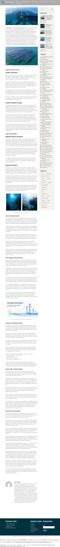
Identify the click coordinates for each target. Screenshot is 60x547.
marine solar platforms (30, 27)
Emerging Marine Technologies (47, 90)
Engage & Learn (53, 1)
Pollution (42, 196)
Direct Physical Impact (46, 82)
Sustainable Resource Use (46, 164)
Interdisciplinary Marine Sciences (46, 101)
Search (52, 9)
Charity (42, 173)
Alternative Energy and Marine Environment (47, 57)
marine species (44, 189)
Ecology (48, 178)
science (48, 200)
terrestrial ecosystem (45, 202)
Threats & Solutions (35, 1)
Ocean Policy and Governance (47, 148)
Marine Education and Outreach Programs (46, 131)
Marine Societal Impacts (46, 145)
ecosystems (43, 180)
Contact (32, 531)
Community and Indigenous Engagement (46, 75)
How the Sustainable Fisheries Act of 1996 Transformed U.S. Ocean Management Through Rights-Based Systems (46, 18)
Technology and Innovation (47, 165)
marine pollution (44, 187)
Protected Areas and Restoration (45, 153)
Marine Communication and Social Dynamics (47, 108)
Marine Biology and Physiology (47, 106)
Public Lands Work (44, 198)
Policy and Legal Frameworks (47, 149)
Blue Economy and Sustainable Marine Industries (47, 62)
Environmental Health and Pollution (46, 92)
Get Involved (33, 527)
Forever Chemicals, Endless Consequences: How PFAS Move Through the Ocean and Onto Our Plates (46, 47)
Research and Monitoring (46, 155)
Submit (45, 530)
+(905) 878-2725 (9, 526)
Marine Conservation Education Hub (45, 111)
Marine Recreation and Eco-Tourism (47, 137)
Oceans (42, 191)
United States (43, 204)
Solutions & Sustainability (44, 1)
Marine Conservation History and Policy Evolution (47, 114)
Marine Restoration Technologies (45, 143)
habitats (49, 182)
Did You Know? (18, 3)
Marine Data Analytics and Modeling (46, 125)
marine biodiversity (44, 184)
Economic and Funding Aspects (46, 85)
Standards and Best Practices (47, 162)
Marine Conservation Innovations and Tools (46, 117)
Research (43, 200)
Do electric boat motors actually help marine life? (48, 25)
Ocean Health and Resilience (47, 146)
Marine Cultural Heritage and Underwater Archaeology (47, 123)
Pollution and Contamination (47, 151)
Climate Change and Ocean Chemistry (46, 69)
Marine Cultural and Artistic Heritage (47, 120)
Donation (42, 178)
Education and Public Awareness (45, 88)
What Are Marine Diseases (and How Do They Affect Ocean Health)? (48, 39)
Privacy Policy (33, 530)
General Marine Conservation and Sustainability (47, 95)
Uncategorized (44, 167)
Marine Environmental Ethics (47, 133)
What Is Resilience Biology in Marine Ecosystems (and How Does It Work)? (48, 32)
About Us (17, 1)
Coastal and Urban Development (45, 72)
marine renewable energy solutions (14, 75)
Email (44, 525)
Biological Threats (45, 59)
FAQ (32, 526)
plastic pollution (44, 193)
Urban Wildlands (44, 207)
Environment (43, 182)
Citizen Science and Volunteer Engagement (47, 65)
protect (48, 196)
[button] (18, 2)
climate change (49, 173)
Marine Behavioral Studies (46, 104)
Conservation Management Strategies (47, 79)
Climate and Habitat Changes (47, 66)
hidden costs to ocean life (32, 453)
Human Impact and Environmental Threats (46, 98)
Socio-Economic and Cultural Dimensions (47, 158)
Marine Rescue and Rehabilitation (45, 140)
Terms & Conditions (34, 529)
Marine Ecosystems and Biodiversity (46, 128)
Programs (33, 525)
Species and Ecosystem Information (46, 161)
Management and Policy (46, 103)
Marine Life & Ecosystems (25, 1)
